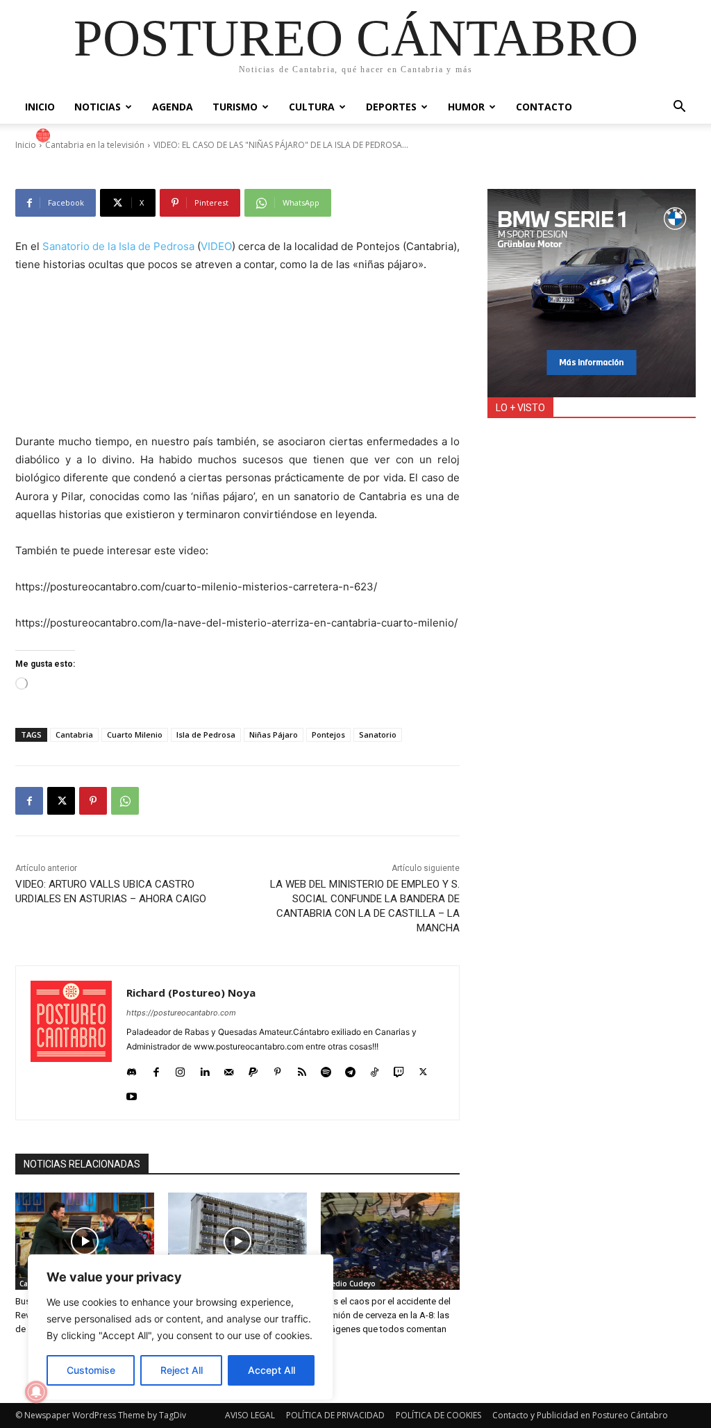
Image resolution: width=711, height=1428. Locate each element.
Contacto (544, 106)
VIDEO (216, 246)
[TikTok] (374, 1068)
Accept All (271, 1370)
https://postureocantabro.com (181, 1013)
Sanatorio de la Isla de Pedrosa (118, 246)
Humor (466, 106)
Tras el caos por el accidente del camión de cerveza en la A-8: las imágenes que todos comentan (386, 1315)
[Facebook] (29, 801)
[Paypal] (253, 1068)
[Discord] (131, 1068)
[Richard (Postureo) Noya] (45, 135)
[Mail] (229, 1068)
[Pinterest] (93, 801)
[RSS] (301, 1068)
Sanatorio (377, 734)
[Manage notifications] (36, 1392)
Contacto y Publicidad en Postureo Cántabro (580, 1415)
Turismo (235, 106)
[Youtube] (131, 1093)
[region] (180, 1327)
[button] (679, 108)
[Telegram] (350, 1068)
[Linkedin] (204, 1068)
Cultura (312, 106)
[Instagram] (180, 1068)
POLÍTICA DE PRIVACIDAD (335, 1415)
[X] (61, 801)
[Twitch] (399, 1068)
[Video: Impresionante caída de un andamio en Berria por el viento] (237, 1241)
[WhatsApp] (125, 801)
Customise (91, 1370)
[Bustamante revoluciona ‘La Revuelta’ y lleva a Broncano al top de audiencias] (84, 1241)
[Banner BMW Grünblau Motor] (591, 293)
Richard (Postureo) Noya (115, 135)
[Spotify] (326, 1068)
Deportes (391, 106)
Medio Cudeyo (350, 1283)
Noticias (97, 106)
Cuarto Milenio (134, 734)
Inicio (40, 106)
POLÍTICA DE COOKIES (438, 1415)
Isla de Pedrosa (205, 734)
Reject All (181, 1370)
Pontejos (328, 734)
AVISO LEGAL (250, 1415)
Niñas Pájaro (273, 734)
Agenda (172, 106)
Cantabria (74, 734)
